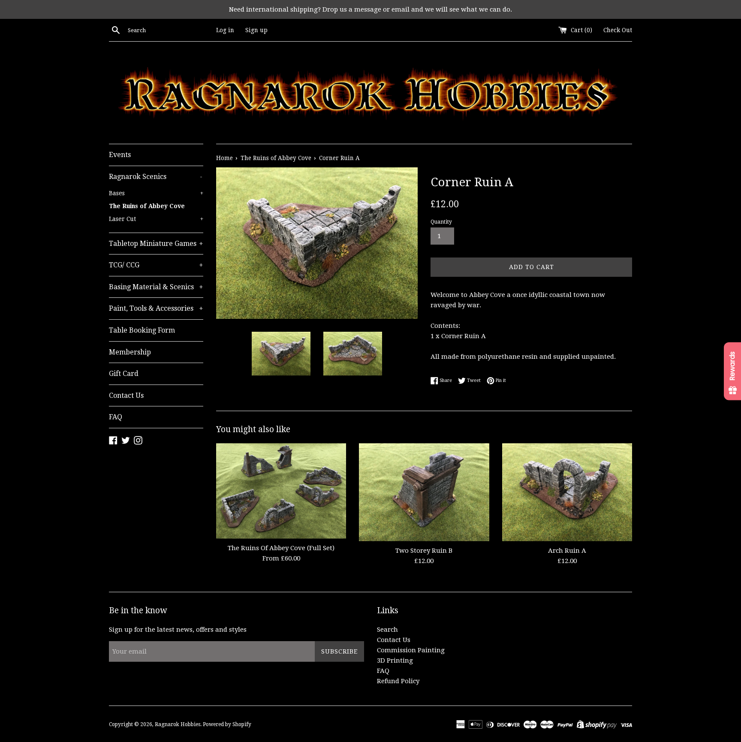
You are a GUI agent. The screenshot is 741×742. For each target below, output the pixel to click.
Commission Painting (411, 650)
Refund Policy (398, 681)
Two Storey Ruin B (423, 550)
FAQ (115, 417)
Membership (130, 352)
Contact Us (126, 395)
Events (120, 155)
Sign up (256, 30)
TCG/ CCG (156, 265)
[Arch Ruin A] (567, 492)
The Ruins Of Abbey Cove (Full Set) (281, 548)
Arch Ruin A (567, 550)
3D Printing (395, 660)
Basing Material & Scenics (156, 287)
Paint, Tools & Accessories (156, 308)
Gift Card (124, 373)
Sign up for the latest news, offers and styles (178, 629)
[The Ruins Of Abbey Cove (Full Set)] (281, 490)
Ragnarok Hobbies (177, 724)
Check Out (617, 30)
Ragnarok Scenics (155, 177)
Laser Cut (156, 218)
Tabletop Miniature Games (156, 243)
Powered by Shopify (227, 724)
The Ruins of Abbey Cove (147, 206)
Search (387, 629)
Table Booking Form (142, 330)
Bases (156, 193)
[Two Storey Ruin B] (424, 492)
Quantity (441, 222)
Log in (225, 30)
